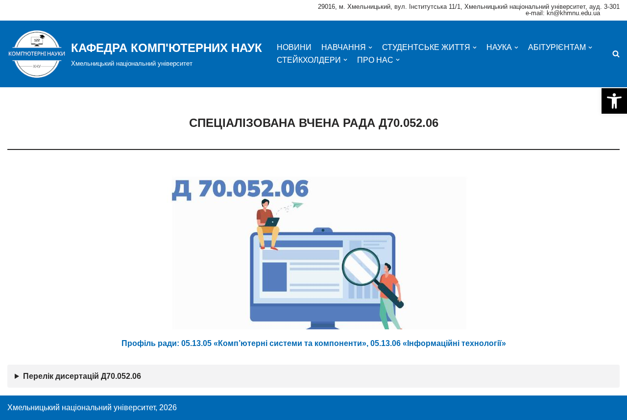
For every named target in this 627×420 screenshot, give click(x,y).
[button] (614, 101)
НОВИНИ (294, 47)
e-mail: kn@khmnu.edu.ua (563, 13)
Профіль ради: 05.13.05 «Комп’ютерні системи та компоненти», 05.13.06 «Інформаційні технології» (313, 343)
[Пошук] (616, 53)
